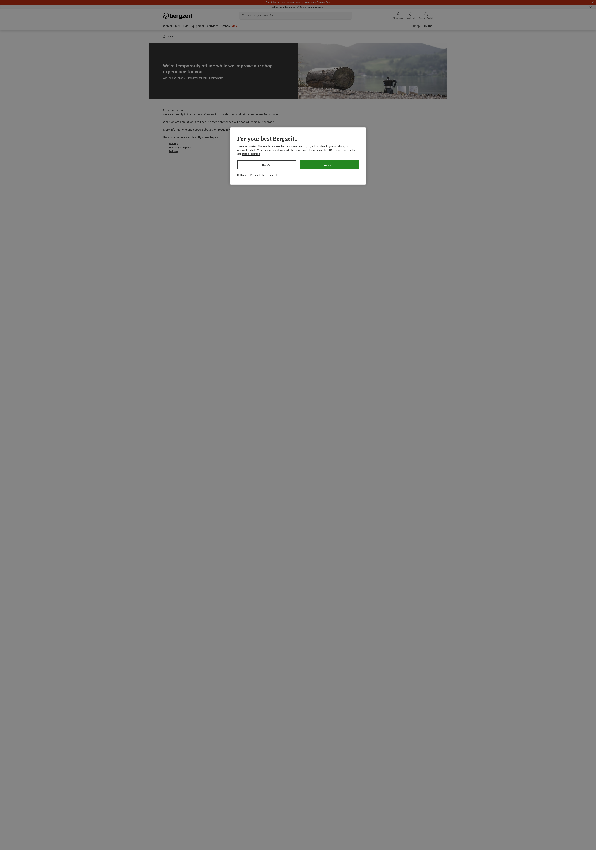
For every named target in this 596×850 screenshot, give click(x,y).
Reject (267, 164)
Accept (329, 164)
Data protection (251, 153)
